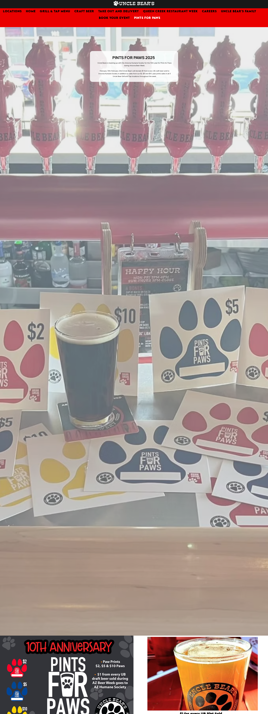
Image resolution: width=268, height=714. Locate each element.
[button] (209, 11)
